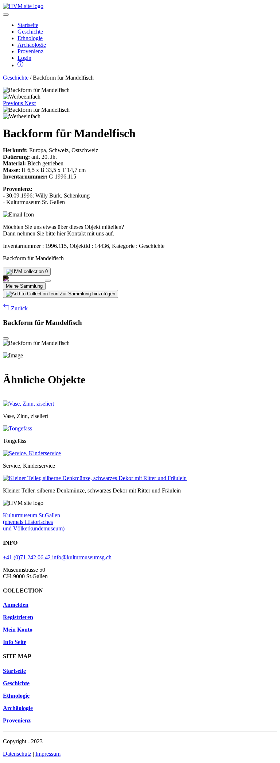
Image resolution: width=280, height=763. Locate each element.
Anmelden (15, 605)
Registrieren (18, 617)
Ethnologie (30, 38)
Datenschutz (17, 754)
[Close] (48, 281)
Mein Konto (17, 629)
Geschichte (30, 31)
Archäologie (32, 45)
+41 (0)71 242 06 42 (27, 557)
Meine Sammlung (24, 286)
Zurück (18, 308)
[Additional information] (20, 65)
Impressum (48, 754)
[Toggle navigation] (6, 15)
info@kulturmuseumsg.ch (82, 557)
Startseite (28, 25)
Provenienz (30, 51)
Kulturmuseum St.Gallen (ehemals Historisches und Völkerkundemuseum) (34, 522)
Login (24, 58)
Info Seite (14, 642)
